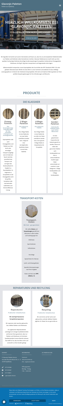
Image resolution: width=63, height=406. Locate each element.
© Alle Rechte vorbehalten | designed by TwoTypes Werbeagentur (17, 385)
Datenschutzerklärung (57, 403)
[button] (60, 5)
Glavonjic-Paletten (12, 3)
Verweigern (17, 400)
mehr (53, 400)
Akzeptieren (35, 400)
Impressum (51, 403)
